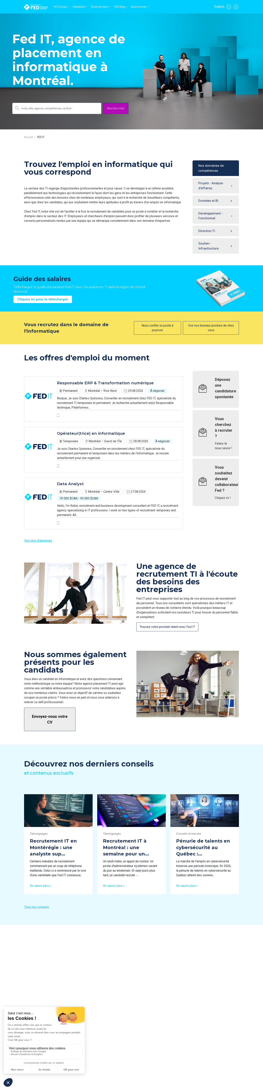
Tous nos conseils (36, 907)
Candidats (79, 6)
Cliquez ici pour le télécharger (42, 299)
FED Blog (119, 6)
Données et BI (208, 201)
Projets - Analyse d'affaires (210, 185)
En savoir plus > (40, 886)
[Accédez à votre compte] (236, 7)
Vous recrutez (99, 6)
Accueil (28, 137)
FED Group (60, 6)
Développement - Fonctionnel (210, 215)
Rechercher (116, 108)
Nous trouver (139, 6)
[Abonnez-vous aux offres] (229, 7)
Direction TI (206, 231)
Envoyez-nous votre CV (49, 719)
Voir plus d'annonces (38, 540)
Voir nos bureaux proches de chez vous (211, 328)
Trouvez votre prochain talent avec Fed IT (167, 627)
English (219, 6)
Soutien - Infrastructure (208, 245)
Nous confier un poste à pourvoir (157, 328)
